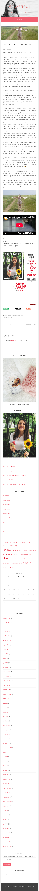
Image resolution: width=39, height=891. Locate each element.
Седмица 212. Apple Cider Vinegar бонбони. (15, 475)
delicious (19, 546)
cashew (23, 542)
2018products (6, 504)
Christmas (6, 546)
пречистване (21, 317)
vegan (9, 567)
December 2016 (7, 788)
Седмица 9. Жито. (9, 324)
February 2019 (6, 672)
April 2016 (5, 824)
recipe (15, 558)
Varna (4, 567)
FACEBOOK (31, 274)
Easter (22, 546)
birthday (9, 542)
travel (27, 562)
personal (20, 315)
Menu (20, 19)
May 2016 (5, 819)
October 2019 (6, 636)
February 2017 (6, 779)
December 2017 (7, 734)
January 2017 (6, 783)
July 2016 (5, 810)
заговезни (15, 317)
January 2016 (6, 837)
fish (27, 546)
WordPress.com (20, 888)
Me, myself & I (19, 6)
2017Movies (6, 495)
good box (29, 550)
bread (15, 542)
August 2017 (6, 752)
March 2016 (6, 828)
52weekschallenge (13, 315)
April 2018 (5, 716)
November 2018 (7, 685)
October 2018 (6, 689)
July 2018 (5, 703)
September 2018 (7, 694)
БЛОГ (20, 290)
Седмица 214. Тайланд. (9, 466)
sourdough (27, 558)
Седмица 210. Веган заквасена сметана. (14, 484)
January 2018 (6, 730)
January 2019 (6, 676)
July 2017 (5, 757)
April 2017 (5, 770)
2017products (6, 500)
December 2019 (7, 627)
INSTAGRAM (33, 269)
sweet (16, 563)
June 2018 (5, 707)
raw (9, 558)
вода (11, 317)
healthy (33, 550)
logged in (13, 340)
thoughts (20, 563)
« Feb (5, 607)
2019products (6, 509)
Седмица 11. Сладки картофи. (31, 326)
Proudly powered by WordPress (14, 886)
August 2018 (6, 698)
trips (4, 531)
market (22, 554)
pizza (5, 558)
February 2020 (6, 618)
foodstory (15, 550)
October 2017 (6, 743)
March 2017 (6, 774)
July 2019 (5, 649)
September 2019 (7, 640)
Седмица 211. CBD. (8, 480)
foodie (10, 550)
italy (19, 554)
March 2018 (6, 721)
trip (32, 562)
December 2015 (7, 842)
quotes (4, 527)
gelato (24, 550)
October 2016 (6, 797)
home (5, 554)
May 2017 (5, 766)
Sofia (23, 559)
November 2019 (7, 631)
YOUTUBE (33, 264)
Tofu (23, 563)
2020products (6, 513)
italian (15, 554)
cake (19, 542)
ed (24, 546)
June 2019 (5, 654)
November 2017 (7, 739)
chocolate (28, 542)
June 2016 (5, 815)
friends (20, 550)
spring (31, 558)
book (12, 542)
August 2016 (6, 806)
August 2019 (6, 645)
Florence (30, 546)
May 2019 (5, 658)
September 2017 (7, 748)
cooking (13, 545)
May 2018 (5, 712)
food (8, 317)
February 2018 (6, 725)
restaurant (19, 558)
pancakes (29, 554)
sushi (13, 563)
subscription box (7, 563)
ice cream (11, 554)
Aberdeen (5, 542)
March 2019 (6, 667)
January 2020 (6, 622)
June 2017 (5, 761)
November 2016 (7, 792)
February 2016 (6, 833)
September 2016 (7, 801)
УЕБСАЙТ (32, 261)
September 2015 (7, 846)
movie (25, 554)
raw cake (12, 558)
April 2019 (5, 663)
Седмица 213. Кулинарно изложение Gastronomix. (17, 471)
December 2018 (7, 681)
